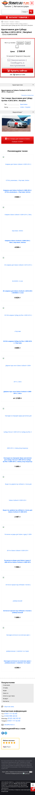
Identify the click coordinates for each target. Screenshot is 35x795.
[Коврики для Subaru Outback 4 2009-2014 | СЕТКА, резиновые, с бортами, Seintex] (17, 172)
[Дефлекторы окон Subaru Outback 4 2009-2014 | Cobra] (17, 373)
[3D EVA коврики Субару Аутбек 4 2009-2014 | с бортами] (17, 323)
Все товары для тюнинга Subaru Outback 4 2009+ (18, 140)
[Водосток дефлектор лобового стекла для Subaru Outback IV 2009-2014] (17, 492)
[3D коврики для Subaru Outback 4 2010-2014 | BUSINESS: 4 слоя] (17, 273)
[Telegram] (5, 733)
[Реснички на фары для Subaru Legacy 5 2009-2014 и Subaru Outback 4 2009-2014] (17, 542)
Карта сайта (5, 772)
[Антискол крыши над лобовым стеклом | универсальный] (17, 593)
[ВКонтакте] (2, 733)
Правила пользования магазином (19, 772)
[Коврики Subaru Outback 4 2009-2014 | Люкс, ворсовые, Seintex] (17, 223)
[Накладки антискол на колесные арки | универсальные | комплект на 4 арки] (17, 643)
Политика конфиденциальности (14, 773)
